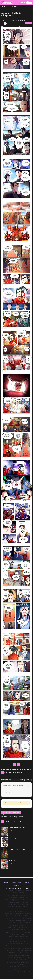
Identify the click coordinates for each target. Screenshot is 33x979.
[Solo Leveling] (4, 842)
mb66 (30, 920)
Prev (26, 23)
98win (22, 902)
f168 (25, 909)
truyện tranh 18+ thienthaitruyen (16, 932)
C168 (26, 897)
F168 (22, 893)
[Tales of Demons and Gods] (4, 831)
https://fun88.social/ (24, 962)
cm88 (17, 920)
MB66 (19, 900)
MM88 (14, 911)
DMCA (27, 883)
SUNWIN (21, 904)
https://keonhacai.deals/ (16, 937)
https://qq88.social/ (13, 923)
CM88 (19, 911)
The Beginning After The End (17, 849)
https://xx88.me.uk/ (16, 967)
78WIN (17, 902)
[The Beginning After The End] (4, 853)
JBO (28, 907)
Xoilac (15, 895)
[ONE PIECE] (4, 864)
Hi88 (24, 944)
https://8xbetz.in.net (25, 918)
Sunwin (24, 925)
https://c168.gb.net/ (11, 900)
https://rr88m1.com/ (14, 927)
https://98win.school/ (21, 941)
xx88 (29, 890)
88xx (20, 957)
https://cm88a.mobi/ (14, 955)
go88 (10, 897)
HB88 (18, 909)
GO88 (29, 909)
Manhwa (15, 6)
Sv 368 (13, 964)
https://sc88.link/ (20, 964)
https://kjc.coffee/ (11, 890)
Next (30, 23)
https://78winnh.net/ (12, 957)
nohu (26, 904)
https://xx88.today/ (11, 914)
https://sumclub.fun (12, 904)
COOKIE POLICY (16, 883)
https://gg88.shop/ (16, 969)
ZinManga (12, 888)
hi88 (25, 907)
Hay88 (15, 897)
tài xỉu (26, 902)
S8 (11, 909)
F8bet (27, 927)
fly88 (24, 948)
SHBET (22, 909)
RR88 (19, 890)
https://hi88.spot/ (24, 916)
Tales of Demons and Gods (17, 827)
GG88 (27, 939)
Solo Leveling (12, 838)
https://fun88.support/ (14, 939)
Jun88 (27, 937)
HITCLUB (13, 907)
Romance (5, 6)
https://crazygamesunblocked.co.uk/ (18, 946)
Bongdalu (19, 934)
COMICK (16, 885)
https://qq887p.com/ (24, 914)
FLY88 (24, 969)
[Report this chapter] (5, 23)
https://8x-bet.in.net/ (11, 918)
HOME (6, 883)
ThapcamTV (27, 957)
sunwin (7, 948)
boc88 (18, 893)
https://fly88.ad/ (12, 971)
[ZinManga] (6, 2)
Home (4, 20)
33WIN (25, 923)
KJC (18, 897)
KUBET (29, 950)
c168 (27, 900)
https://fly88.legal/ (12, 962)
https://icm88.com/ (18, 930)
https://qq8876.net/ (12, 916)
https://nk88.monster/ (15, 944)
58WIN (25, 920)
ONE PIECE (12, 860)
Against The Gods (12, 20)
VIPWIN (27, 955)
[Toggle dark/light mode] (12, 2)
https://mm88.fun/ (24, 971)
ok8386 (22, 897)
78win (9, 907)
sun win (28, 895)
